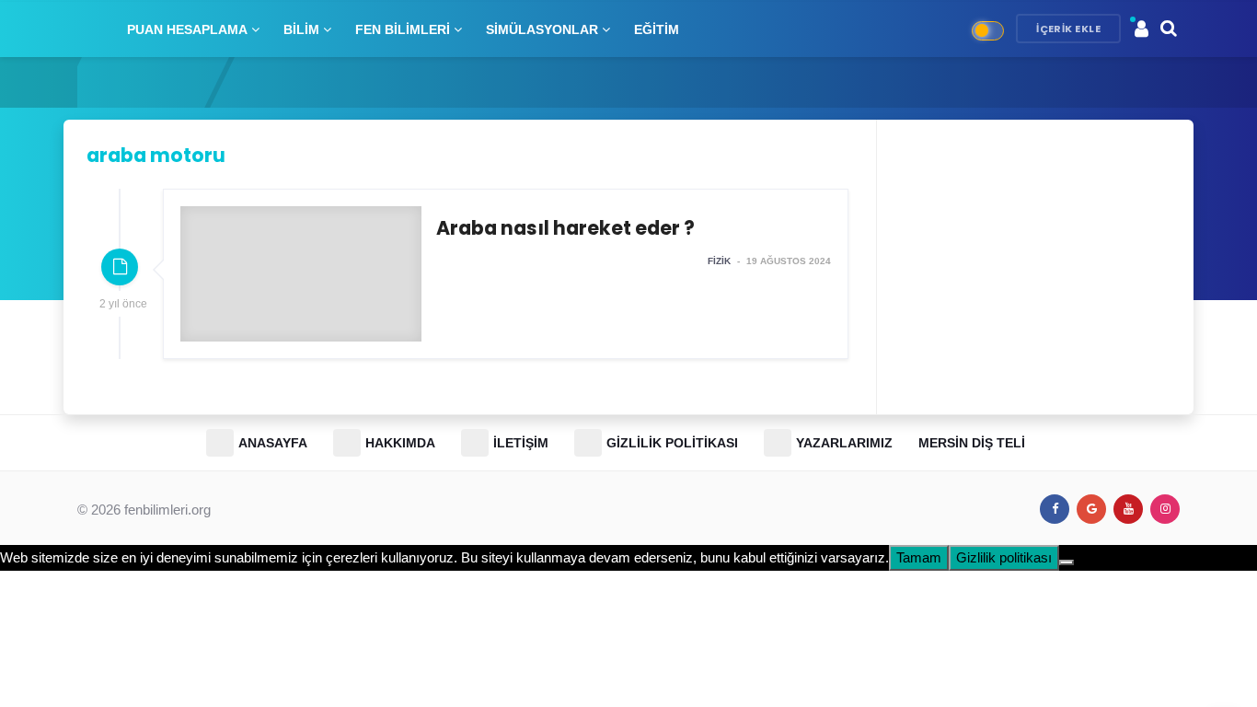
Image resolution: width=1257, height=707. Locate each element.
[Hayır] (1066, 562)
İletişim (520, 442)
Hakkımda (400, 442)
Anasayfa (272, 442)
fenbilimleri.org (167, 509)
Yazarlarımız (844, 442)
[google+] (1091, 509)
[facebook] (1054, 509)
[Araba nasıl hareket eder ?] (505, 274)
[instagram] (1165, 509)
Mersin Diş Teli (971, 442)
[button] (1141, 29)
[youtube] (1128, 509)
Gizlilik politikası (1004, 557)
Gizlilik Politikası (672, 442)
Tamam (918, 557)
